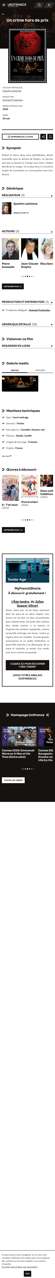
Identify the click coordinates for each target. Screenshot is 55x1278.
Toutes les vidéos (13, 780)
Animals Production (13, 100)
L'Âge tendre (20, 601)
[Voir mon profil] (49, 5)
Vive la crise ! (29, 502)
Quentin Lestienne (12, 90)
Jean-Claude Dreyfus (29, 265)
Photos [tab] (15, 370)
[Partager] (43, 137)
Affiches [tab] (40, 370)
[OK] (27, 1273)
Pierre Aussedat (8, 265)
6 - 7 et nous (10, 504)
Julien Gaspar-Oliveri (30, 603)
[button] (34, 379)
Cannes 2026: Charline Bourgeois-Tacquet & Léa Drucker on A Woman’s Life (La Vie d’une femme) (21, 755)
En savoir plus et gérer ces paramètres (20, 1267)
